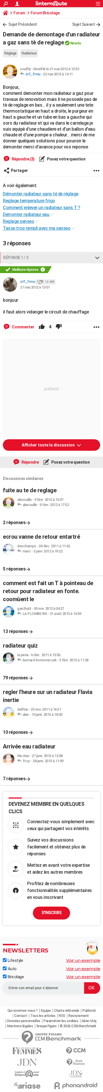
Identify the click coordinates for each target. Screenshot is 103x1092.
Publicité (89, 1011)
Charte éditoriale (66, 1011)
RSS (62, 1016)
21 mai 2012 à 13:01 (35, 287)
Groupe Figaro (46, 1026)
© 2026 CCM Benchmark (78, 1026)
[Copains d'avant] (27, 1073)
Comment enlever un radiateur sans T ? (41, 207)
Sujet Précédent (22, 24)
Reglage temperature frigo (29, 200)
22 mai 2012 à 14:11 (58, 74)
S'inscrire (51, 912)
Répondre (30, 462)
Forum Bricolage (45, 13)
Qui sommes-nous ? (22, 1011)
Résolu (75, 43)
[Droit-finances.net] (76, 1062)
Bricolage (15, 976)
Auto (12, 968)
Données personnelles (23, 1021)
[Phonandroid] (76, 1085)
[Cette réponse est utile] (41, 327)
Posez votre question (66, 159)
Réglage (10, 53)
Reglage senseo (18, 221)
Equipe (46, 1011)
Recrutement (78, 1016)
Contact (20, 1016)
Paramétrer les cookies (60, 1021)
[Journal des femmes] (27, 1050)
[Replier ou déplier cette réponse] (97, 257)
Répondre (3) (23, 159)
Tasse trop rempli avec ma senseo (36, 228)
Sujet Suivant (83, 24)
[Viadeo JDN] (76, 1074)
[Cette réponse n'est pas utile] (58, 327)
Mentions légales (20, 1026)
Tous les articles (43, 1016)
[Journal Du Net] (27, 1062)
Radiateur (29, 53)
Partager (19, 170)
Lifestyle (15, 960)
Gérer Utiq (89, 1021)
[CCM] (76, 1050)
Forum (19, 13)
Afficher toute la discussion (49, 445)
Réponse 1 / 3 (15, 257)
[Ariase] (27, 1085)
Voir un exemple (83, 960)
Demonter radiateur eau (26, 214)
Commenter (22, 327)
